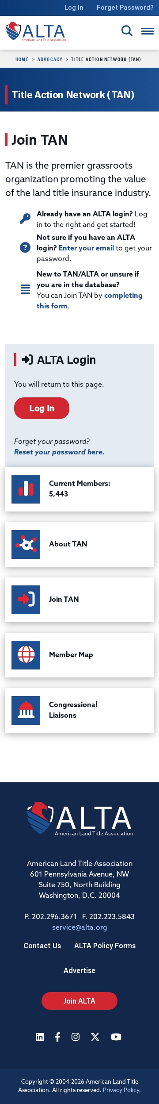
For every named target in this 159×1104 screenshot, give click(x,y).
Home (22, 59)
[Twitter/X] (96, 1037)
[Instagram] (77, 1037)
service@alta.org (79, 927)
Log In (73, 7)
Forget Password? (125, 7)
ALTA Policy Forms (105, 945)
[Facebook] (59, 1037)
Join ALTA (79, 1000)
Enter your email (86, 248)
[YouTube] (117, 1037)
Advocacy (50, 59)
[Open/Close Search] (126, 30)
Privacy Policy (121, 1090)
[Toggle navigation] (147, 31)
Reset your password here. (59, 452)
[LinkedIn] (41, 1037)
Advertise (79, 970)
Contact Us (42, 945)
